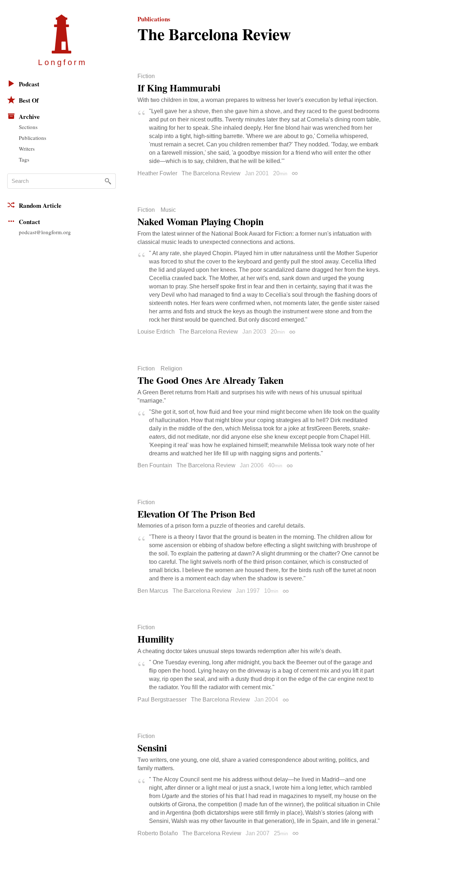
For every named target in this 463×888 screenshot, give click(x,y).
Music (168, 210)
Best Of (29, 100)
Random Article (40, 205)
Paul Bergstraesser (162, 699)
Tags (24, 159)
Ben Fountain (154, 465)
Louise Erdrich (156, 332)
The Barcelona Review (211, 173)
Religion (171, 369)
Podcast (29, 84)
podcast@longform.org (45, 232)
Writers (27, 148)
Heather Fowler (157, 173)
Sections (28, 126)
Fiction (146, 76)
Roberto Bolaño (157, 833)
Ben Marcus (152, 591)
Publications (32, 137)
